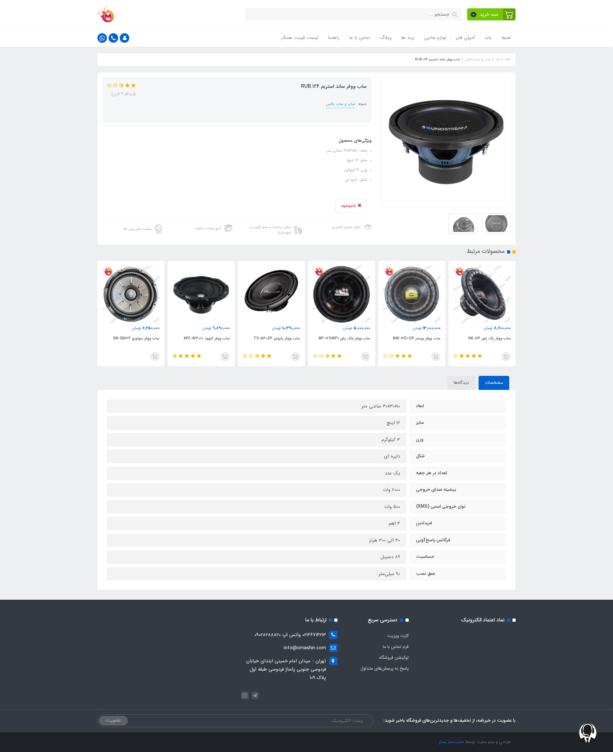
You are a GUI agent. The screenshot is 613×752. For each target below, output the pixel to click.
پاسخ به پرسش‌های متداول (384, 668)
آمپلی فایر (465, 38)
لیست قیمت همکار (299, 38)
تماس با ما (359, 38)
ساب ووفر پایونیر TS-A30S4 (347, 338)
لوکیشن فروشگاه (394, 657)
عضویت (113, 720)
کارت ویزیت (398, 635)
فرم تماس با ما (396, 646)
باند (488, 38)
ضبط (506, 38)
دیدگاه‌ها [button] (461, 382)
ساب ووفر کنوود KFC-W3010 (277, 338)
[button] (491, 14)
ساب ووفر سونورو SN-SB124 (206, 338)
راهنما (333, 38)
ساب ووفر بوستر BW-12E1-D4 (487, 338)
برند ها (407, 38)
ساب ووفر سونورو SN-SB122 (136, 338)
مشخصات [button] (494, 382)
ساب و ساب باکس (340, 104)
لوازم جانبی (435, 38)
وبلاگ (385, 38)
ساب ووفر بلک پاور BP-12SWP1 (415, 338)
